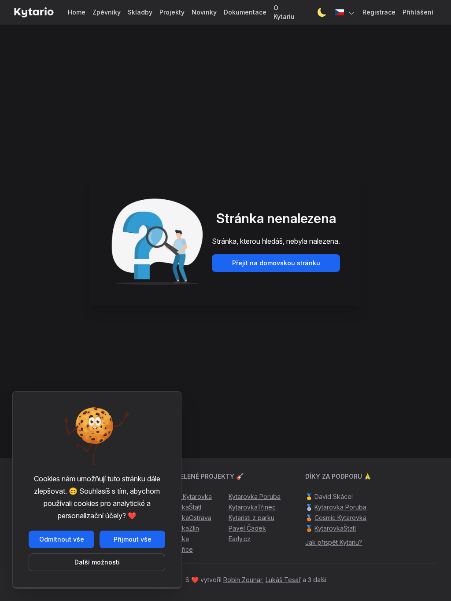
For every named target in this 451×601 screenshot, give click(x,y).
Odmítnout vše (61, 539)
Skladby (140, 12)
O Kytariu (284, 12)
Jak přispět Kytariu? (333, 542)
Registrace (379, 12)
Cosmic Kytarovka (186, 496)
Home (76, 12)
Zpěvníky (106, 12)
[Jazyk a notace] (345, 12)
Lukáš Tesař (283, 579)
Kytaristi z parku (251, 517)
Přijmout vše (133, 539)
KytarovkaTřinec (252, 507)
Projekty (172, 12)
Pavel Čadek (247, 528)
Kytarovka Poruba (255, 496)
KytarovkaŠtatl (335, 528)
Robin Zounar (242, 579)
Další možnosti (97, 562)
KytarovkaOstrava (185, 517)
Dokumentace (245, 12)
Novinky (204, 12)
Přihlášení (418, 12)
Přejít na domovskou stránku (276, 263)
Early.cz (240, 538)
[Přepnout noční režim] (322, 12)
